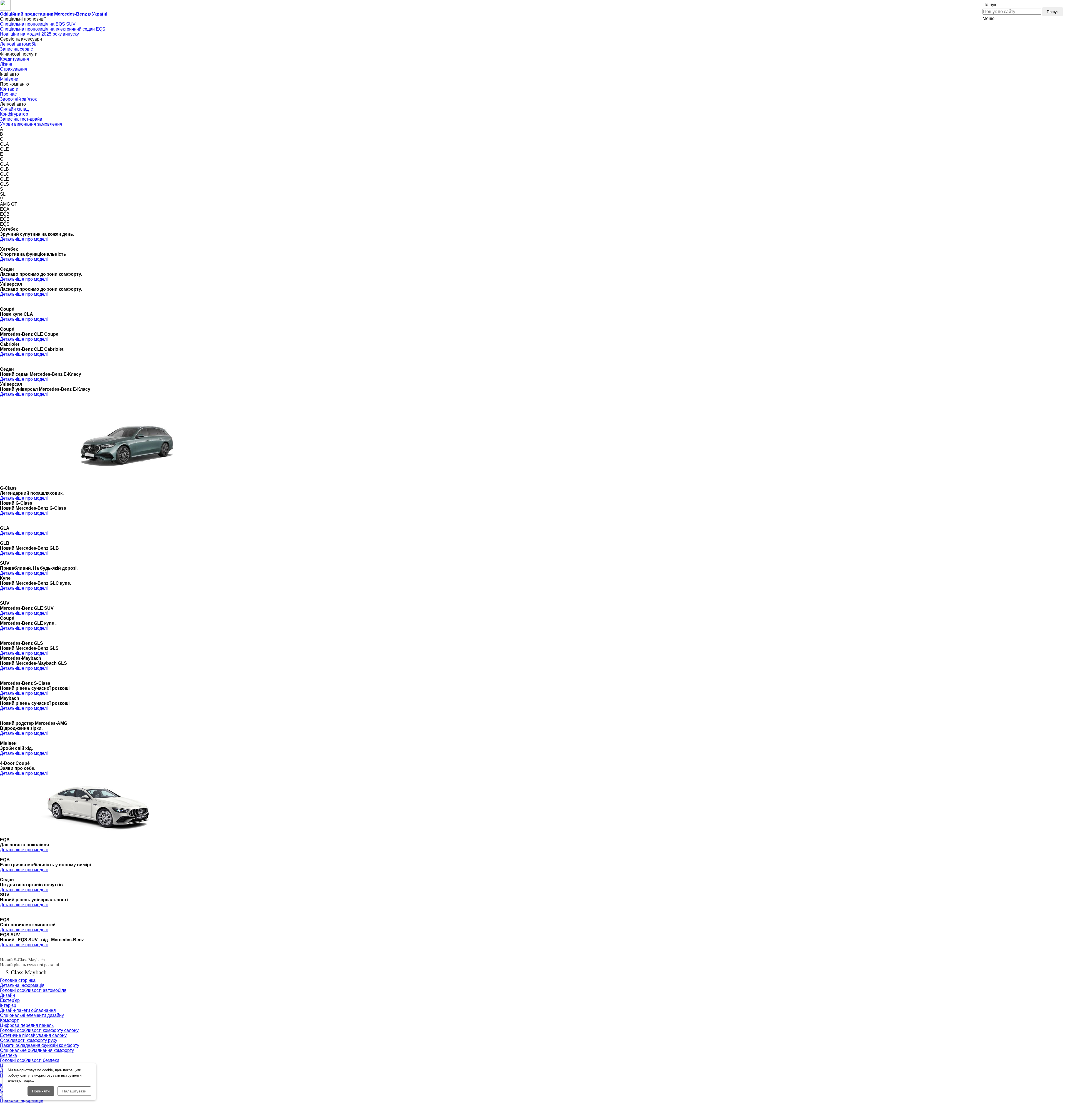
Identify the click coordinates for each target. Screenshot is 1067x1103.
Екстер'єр (10, 1000)
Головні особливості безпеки (29, 1060)
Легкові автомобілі (19, 44)
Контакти (9, 89)
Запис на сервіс (16, 49)
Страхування (13, 69)
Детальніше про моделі (24, 239)
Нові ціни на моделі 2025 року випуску (39, 34)
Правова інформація (21, 1100)
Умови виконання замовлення (31, 124)
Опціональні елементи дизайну (32, 1015)
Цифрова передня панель (27, 1025)
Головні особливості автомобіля (33, 990)
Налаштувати (74, 1091)
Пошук (1052, 11)
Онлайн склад (14, 109)
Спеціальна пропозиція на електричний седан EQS (52, 29)
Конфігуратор (14, 114)
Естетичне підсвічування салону (33, 1035)
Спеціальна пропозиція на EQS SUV (38, 24)
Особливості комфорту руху (28, 1040)
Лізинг (6, 64)
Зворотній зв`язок (18, 99)
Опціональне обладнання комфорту (37, 1050)
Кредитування (14, 59)
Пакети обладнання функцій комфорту (39, 1045)
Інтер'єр (8, 1005)
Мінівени (9, 79)
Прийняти (41, 1091)
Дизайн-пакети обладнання (28, 1010)
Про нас (8, 94)
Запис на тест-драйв (21, 119)
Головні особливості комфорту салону (39, 1030)
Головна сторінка (18, 980)
